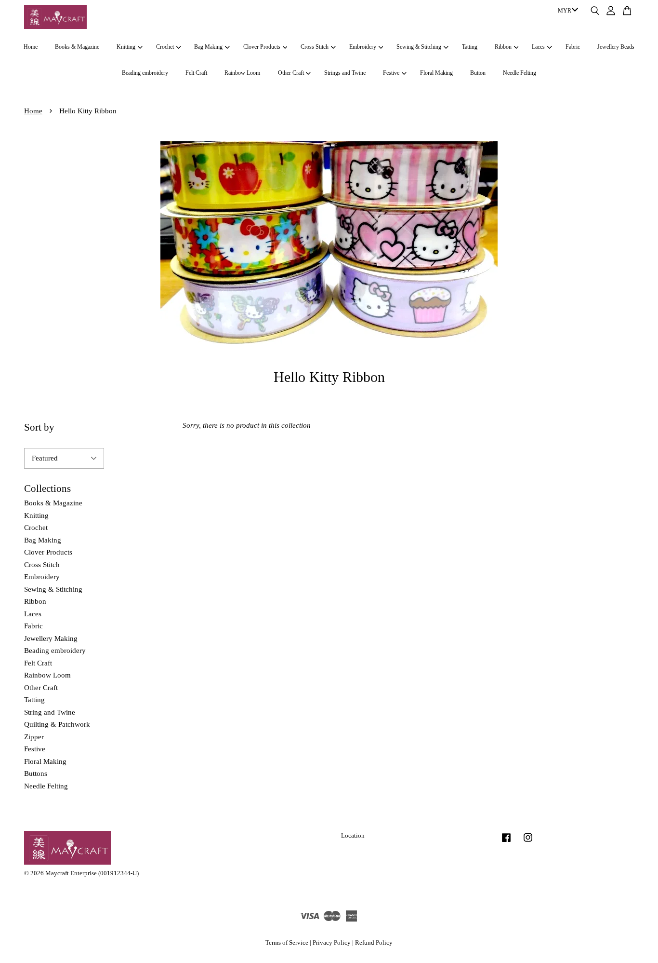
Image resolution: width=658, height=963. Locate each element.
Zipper (34, 737)
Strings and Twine (345, 72)
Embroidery (362, 46)
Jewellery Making (51, 638)
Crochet (165, 46)
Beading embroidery (145, 72)
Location (353, 835)
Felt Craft (196, 72)
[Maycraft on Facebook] (506, 842)
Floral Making (436, 72)
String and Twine (49, 712)
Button (478, 72)
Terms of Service (286, 942)
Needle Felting (519, 72)
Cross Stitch (315, 46)
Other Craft (291, 72)
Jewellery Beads (615, 46)
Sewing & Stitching (418, 46)
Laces (538, 46)
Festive (391, 72)
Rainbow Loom (242, 72)
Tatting (469, 46)
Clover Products (261, 46)
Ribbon (503, 46)
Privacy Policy (332, 942)
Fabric (573, 46)
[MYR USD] (566, 11)
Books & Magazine (77, 46)
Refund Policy (374, 942)
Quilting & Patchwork (57, 724)
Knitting (126, 46)
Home (31, 46)
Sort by (39, 427)
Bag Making (208, 46)
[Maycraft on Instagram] (528, 842)
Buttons (35, 773)
